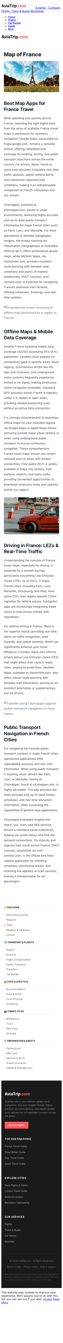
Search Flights (16, 1125)
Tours (9, 1023)
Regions (11, 919)
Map (9, 925)
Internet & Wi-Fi (15, 1058)
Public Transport (16, 964)
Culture (10, 934)
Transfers (12, 969)
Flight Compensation (18, 959)
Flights (12, 20)
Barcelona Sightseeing (17, 1202)
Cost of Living (14, 999)
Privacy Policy (31, 1266)
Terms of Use (14, 1266)
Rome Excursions (14, 1196)
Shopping (12, 1003)
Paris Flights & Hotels (16, 1185)
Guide (11, 26)
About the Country (17, 914)
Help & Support (48, 1266)
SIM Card (11, 1053)
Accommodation (15, 989)
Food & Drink (14, 994)
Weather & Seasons (17, 930)
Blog (10, 29)
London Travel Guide (16, 1190)
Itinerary (11, 1033)
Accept (47, 1299)
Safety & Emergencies (19, 1067)
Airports (11, 954)
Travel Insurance (16, 1063)
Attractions (12, 1018)
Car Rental (14, 23)
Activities (10, 1241)
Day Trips (11, 1028)
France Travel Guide (16, 1146)
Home (11, 16)
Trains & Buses (13, 1230)
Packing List (13, 1048)
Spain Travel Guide (15, 1163)
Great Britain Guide (15, 1152)
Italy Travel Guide (14, 1157)
